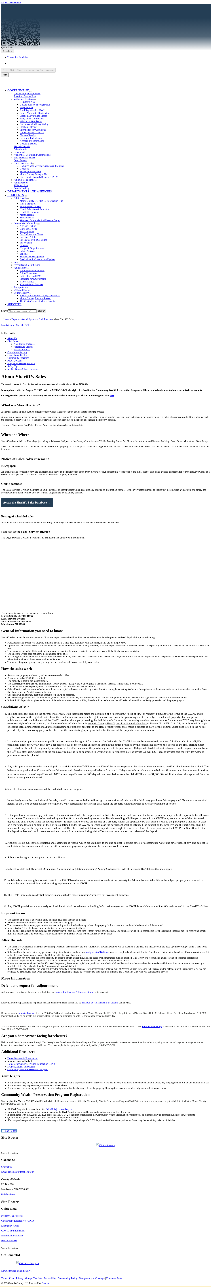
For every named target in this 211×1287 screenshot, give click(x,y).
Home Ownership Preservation (22, 1058)
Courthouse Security (17, 352)
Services (14, 304)
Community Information (25, 223)
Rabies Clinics (27, 281)
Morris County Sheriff (12, 1235)
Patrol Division (14, 360)
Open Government (23, 163)
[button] (105, 631)
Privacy (19, 1278)
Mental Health (27, 214)
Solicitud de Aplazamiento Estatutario (100, 1002)
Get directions (8, 1194)
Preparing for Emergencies (33, 279)
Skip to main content (11, 2)
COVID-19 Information (13, 1230)
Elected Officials (22, 146)
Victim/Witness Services (31, 284)
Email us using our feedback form (17, 1172)
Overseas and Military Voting (34, 124)
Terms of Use (7, 1278)
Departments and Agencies (29, 191)
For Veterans (26, 242)
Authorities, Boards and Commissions (32, 154)
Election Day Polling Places (33, 115)
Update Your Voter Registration (35, 104)
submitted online (26, 1013)
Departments (20, 152)
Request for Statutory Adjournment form (74, 992)
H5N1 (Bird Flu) (28, 203)
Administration (21, 149)
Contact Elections (28, 143)
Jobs (16, 262)
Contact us (6, 1167)
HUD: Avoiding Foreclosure (21, 1066)
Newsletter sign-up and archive (16, 1271)
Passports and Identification (27, 265)
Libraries (24, 245)
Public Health (20, 198)
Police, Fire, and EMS (30, 276)
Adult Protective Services (32, 270)
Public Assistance (28, 251)
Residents (15, 195)
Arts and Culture (28, 226)
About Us (12, 338)
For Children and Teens (31, 234)
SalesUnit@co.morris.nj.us (59, 1109)
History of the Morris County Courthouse (40, 295)
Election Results (28, 135)
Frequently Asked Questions (21, 363)
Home (7, 319)
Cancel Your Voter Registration (35, 113)
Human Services (9, 1240)
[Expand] (30, 91)
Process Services (22, 349)
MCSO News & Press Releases (22, 369)
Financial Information (30, 171)
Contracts (24, 168)
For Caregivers (27, 231)
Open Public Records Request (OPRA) (39, 177)
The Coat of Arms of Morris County (37, 301)
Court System (20, 160)
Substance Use (27, 217)
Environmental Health (30, 206)
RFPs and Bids (21, 185)
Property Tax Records (12, 1215)
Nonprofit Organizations (32, 248)
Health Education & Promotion (35, 209)
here (112, 395)
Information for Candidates (33, 129)
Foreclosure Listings (23, 346)
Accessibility (50, 1278)
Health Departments (29, 212)
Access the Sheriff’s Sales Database (25, 502)
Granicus (46, 1283)
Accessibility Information (32, 141)
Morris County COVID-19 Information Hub (41, 201)
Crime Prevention (28, 273)
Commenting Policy (67, 1278)
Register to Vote (27, 102)
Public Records (21, 182)
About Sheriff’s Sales (24, 344)
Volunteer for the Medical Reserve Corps (40, 220)
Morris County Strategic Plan (34, 174)
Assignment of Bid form (97, 952)
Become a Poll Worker (31, 138)
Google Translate (33, 1278)
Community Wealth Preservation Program (27, 1069)
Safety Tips (12, 366)
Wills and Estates (22, 290)
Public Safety (20, 267)
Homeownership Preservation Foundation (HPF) (31, 1064)
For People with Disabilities (33, 240)
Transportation (21, 287)
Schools (23, 253)
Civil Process (45, 319)
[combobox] (28, 70)
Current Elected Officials (32, 132)
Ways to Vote (26, 107)
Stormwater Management (32, 256)
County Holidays (22, 188)
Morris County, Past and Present (35, 298)
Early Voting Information (32, 118)
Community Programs (18, 358)
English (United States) (38, 63)
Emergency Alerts (10, 1225)
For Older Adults (28, 237)
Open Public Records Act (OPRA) (18, 1220)
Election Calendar (28, 127)
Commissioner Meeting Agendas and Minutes (42, 166)
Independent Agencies (24, 157)
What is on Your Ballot (31, 121)
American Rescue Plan (25, 96)
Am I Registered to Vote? (32, 110)
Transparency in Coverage (92, 1278)
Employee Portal (114, 1278)
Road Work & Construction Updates (37, 259)
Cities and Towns (28, 228)
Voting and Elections (24, 99)
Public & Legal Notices (25, 180)
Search (4, 311)
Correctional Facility (17, 355)
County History (21, 292)
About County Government (27, 93)
